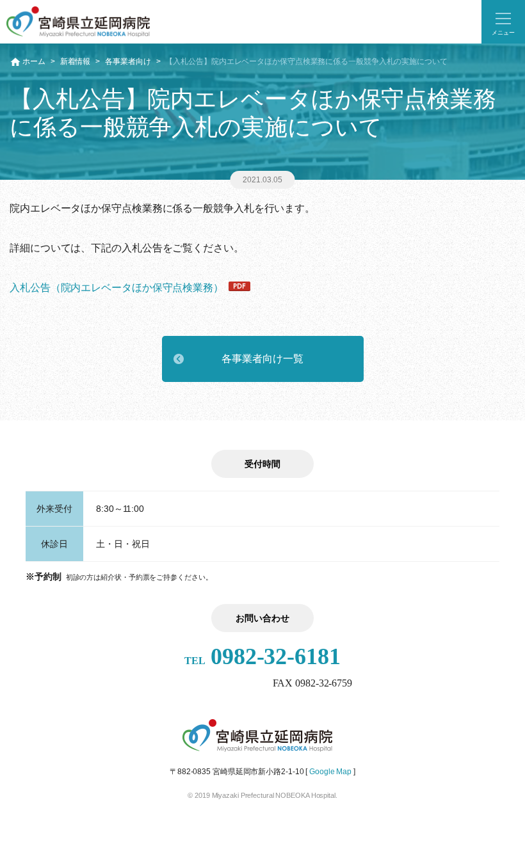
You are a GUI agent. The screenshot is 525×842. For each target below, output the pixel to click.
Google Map (330, 771)
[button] (503, 22)
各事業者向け (127, 61)
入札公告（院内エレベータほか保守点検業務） (116, 287)
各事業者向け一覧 (262, 358)
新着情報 (75, 61)
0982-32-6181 (262, 656)
